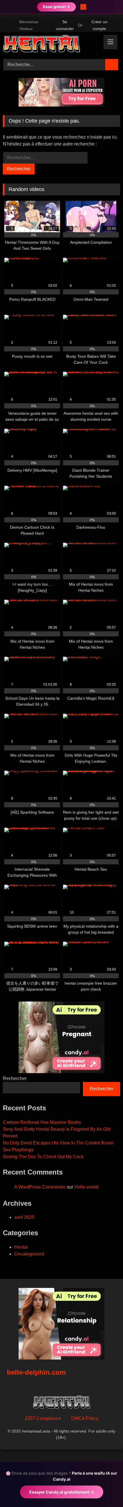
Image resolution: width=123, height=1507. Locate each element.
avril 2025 (24, 1217)
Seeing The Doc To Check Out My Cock (43, 1156)
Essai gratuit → (56, 6)
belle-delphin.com (36, 1372)
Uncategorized (29, 1254)
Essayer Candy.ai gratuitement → (61, 1492)
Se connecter (65, 25)
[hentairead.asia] (50, 44)
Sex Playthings (18, 1149)
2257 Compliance (43, 1418)
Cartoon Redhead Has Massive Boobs (42, 1122)
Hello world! (86, 1187)
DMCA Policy (84, 1418)
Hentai (21, 1247)
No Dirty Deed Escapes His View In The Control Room (58, 1142)
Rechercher (15, 1078)
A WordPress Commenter (40, 1187)
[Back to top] (106, 1490)
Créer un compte (100, 25)
